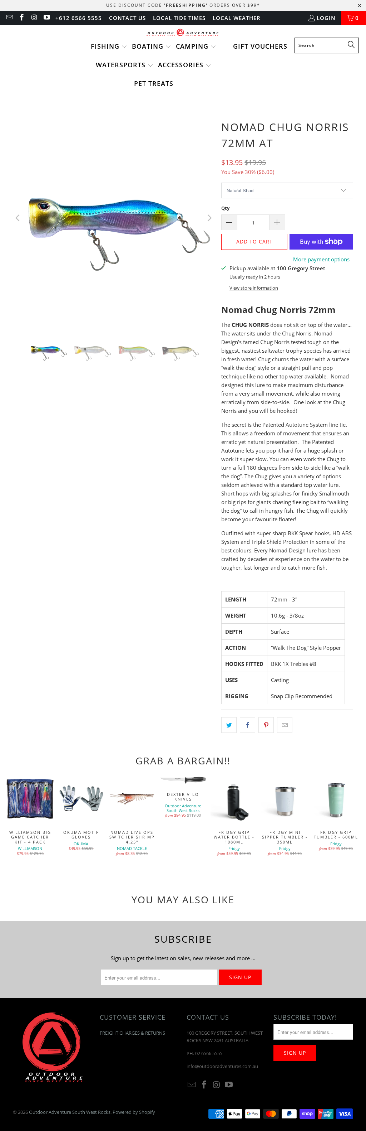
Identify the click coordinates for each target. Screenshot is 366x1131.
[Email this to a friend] (284, 725)
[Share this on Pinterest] (266, 725)
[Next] (208, 218)
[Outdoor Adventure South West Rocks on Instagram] (34, 17)
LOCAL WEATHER (237, 17)
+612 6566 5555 (78, 17)
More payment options (321, 259)
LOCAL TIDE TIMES (179, 17)
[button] (109, 47)
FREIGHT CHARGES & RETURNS (132, 1033)
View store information (253, 288)
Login (326, 17)
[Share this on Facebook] (247, 725)
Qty (225, 208)
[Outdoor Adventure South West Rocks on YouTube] (46, 17)
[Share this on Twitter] (229, 725)
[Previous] (18, 218)
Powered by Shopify (134, 1112)
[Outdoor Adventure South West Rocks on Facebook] (21, 17)
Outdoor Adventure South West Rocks (69, 1112)
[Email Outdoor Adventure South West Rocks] (9, 17)
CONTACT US (127, 17)
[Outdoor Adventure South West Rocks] (183, 33)
